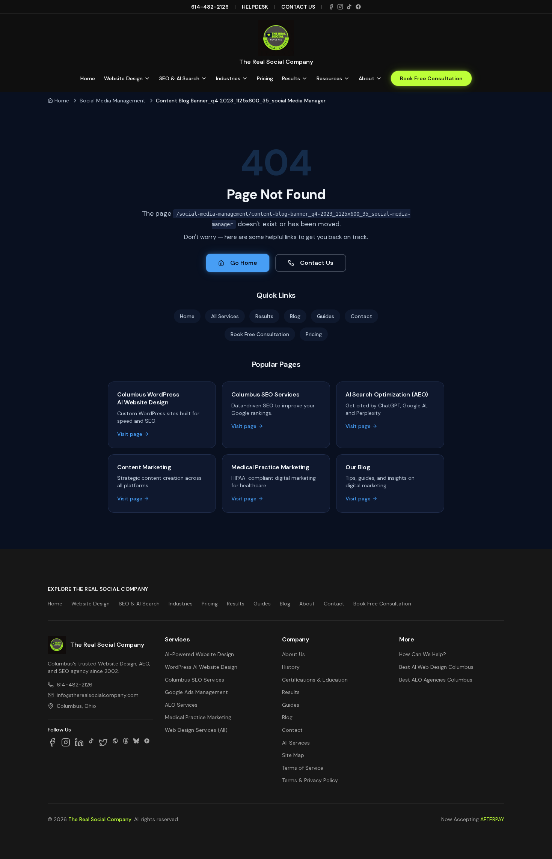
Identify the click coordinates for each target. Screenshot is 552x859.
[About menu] (379, 78)
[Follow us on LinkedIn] (79, 742)
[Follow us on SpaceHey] (115, 742)
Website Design (123, 78)
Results (291, 78)
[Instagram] (340, 7)
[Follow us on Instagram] (65, 742)
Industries (228, 78)
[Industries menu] (245, 78)
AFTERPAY (492, 819)
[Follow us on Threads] (126, 742)
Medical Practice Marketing (198, 717)
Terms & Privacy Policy (310, 780)
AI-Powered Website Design (199, 654)
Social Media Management (112, 100)
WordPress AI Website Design (201, 667)
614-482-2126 (210, 6)
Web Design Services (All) (196, 730)
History (291, 667)
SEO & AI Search (179, 78)
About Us (293, 654)
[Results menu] (305, 78)
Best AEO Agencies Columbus (435, 679)
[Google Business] (358, 7)
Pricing (265, 78)
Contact (361, 316)
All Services (225, 316)
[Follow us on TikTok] (91, 742)
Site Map (293, 755)
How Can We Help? (422, 654)
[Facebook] (331, 7)
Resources (329, 78)
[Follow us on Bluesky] (136, 742)
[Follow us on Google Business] (147, 742)
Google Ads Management (196, 692)
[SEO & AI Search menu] (204, 78)
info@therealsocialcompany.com (98, 695)
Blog (295, 316)
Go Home (243, 263)
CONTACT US (298, 6)
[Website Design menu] (147, 78)
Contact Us (316, 263)
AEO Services (181, 704)
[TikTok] (349, 7)
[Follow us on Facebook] (52, 742)
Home (87, 78)
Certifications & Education (315, 679)
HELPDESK (255, 6)
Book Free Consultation (431, 78)
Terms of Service (302, 767)
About (366, 78)
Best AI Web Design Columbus (436, 667)
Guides (325, 316)
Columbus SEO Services (194, 679)
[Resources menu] (347, 78)
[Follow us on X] (103, 742)
